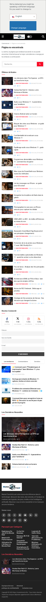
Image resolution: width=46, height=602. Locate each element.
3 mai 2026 (33, 293)
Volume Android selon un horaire (25, 114)
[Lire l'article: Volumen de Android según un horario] (7, 117)
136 (19, 203)
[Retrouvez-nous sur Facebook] (4, 515)
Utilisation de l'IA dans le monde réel (7, 544)
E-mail (3, 345)
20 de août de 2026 (36, 83)
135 (19, 143)
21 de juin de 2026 (35, 248)
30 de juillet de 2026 (36, 116)
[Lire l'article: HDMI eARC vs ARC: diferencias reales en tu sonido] (7, 222)
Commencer (5, 43)
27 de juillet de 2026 (36, 152)
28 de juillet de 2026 (36, 140)
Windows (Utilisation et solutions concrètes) (37, 545)
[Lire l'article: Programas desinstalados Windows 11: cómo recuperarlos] (7, 162)
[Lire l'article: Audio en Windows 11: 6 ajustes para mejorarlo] (7, 105)
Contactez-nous (27, 588)
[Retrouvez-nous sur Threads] (20, 520)
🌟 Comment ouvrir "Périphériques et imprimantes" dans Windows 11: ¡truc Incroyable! (26, 369)
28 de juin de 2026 (35, 224)
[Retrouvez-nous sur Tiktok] (14, 520)
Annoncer (20, 586)
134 (19, 109)
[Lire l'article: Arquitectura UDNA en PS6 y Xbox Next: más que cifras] (7, 282)
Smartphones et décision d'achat (23, 548)
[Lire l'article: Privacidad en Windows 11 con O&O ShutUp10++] (7, 246)
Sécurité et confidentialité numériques (22, 542)
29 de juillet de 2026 (36, 129)
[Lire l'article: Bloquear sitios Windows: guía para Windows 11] (7, 127)
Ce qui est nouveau (20, 532)
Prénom (4, 330)
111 (19, 97)
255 (19, 274)
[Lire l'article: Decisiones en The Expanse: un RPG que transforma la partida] (7, 81)
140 (19, 167)
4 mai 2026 (33, 284)
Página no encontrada (18, 43)
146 (19, 191)
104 (19, 238)
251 (43, 303)
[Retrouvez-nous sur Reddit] (9, 520)
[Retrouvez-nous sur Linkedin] (30, 515)
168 (43, 284)
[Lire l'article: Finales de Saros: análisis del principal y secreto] (7, 270)
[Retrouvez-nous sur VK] (4, 520)
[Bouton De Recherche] (43, 36)
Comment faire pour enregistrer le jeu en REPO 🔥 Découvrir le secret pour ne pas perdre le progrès (27, 400)
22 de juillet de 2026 (36, 200)
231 (19, 155)
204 (19, 262)
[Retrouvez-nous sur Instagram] (14, 515)
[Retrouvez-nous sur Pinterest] (20, 515)
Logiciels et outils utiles (36, 532)
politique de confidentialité (10, 588)
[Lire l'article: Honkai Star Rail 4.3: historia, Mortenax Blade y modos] (7, 93)
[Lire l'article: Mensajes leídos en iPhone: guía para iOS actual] (7, 186)
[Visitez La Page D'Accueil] (19, 36)
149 (19, 250)
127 (19, 215)
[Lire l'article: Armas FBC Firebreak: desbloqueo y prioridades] (7, 291)
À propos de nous (7, 586)
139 (19, 131)
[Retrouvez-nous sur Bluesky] (25, 520)
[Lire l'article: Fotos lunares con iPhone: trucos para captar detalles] (7, 210)
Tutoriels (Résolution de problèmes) (37, 537)
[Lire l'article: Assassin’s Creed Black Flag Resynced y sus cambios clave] (7, 234)
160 (19, 179)
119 (19, 119)
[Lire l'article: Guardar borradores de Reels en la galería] (7, 198)
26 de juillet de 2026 (36, 164)
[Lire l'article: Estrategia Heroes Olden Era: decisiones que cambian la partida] (7, 301)
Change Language (23, 28)
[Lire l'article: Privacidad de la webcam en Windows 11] (7, 138)
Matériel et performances (7, 538)
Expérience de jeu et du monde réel (8, 533)
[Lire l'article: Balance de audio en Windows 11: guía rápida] (7, 150)
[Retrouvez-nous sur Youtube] (25, 515)
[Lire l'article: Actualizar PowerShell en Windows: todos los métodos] (7, 174)
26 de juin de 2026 (35, 236)
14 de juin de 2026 (35, 272)
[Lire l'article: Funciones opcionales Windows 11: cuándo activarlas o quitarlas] (7, 258)
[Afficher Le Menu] (3, 36)
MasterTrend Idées (22, 83)
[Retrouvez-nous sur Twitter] (9, 515)
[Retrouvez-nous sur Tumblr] (36, 515)
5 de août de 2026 (35, 107)
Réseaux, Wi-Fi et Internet (23, 537)
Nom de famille (6, 338)
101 (19, 86)
